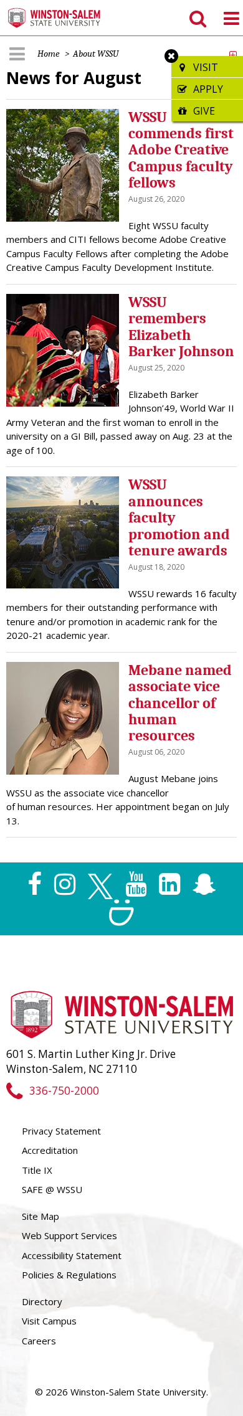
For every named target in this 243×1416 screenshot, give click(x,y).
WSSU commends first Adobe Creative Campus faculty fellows (181, 150)
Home (48, 53)
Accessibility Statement (72, 1255)
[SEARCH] (197, 18)
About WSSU (95, 53)
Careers (39, 1340)
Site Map (40, 1216)
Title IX (37, 1170)
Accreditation (50, 1150)
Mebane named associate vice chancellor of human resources (180, 703)
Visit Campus (49, 1321)
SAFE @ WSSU (52, 1189)
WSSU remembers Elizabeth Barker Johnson (181, 326)
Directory (42, 1301)
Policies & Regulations (69, 1274)
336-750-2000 (64, 1090)
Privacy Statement (61, 1131)
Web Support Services (69, 1235)
